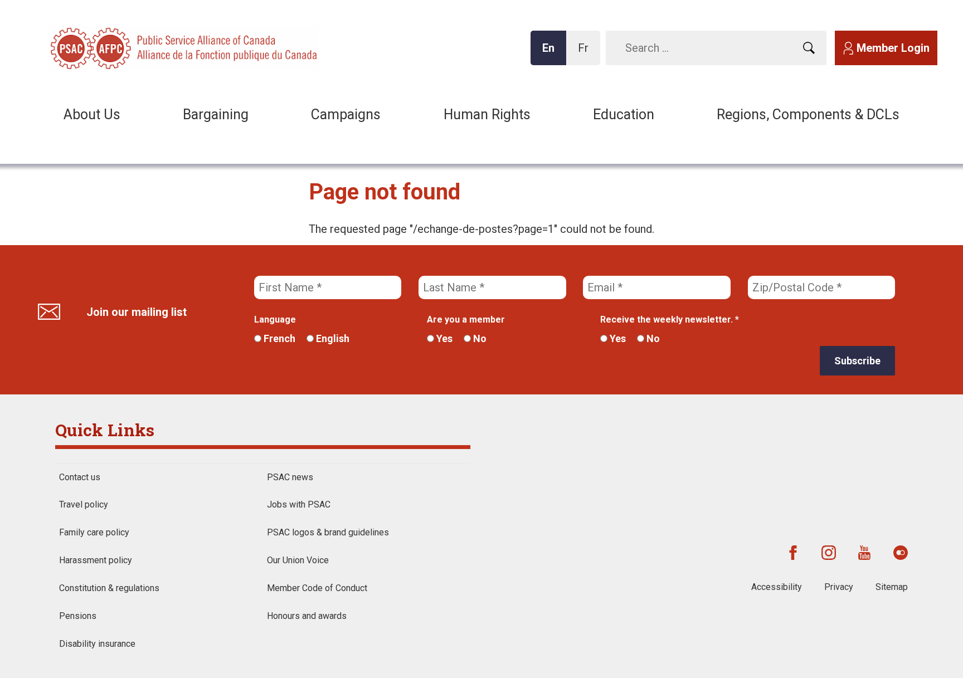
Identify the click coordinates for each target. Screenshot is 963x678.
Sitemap (892, 587)
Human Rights (487, 114)
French (278, 338)
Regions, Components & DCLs (808, 114)
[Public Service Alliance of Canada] (122, 47)
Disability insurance (97, 643)
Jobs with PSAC (298, 504)
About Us (92, 114)
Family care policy (94, 532)
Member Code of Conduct (317, 588)
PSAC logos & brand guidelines (328, 532)
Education (623, 114)
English (331, 338)
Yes (443, 338)
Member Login (893, 48)
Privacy (838, 587)
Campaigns (346, 114)
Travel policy (83, 504)
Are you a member (466, 319)
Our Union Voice (298, 560)
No (479, 338)
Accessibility (776, 587)
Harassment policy (95, 560)
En (551, 53)
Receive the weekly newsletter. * (669, 319)
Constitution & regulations (109, 588)
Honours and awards (307, 616)
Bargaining (216, 114)
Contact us (79, 477)
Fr (586, 53)
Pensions (77, 616)
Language (275, 319)
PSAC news (290, 477)
